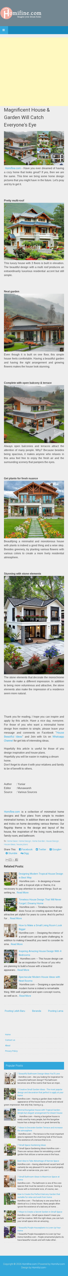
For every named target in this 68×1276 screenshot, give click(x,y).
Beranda (36, 1010)
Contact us (10, 1040)
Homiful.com (58, 1264)
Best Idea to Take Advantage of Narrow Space (38, 1161)
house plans (22, 844)
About (7, 1045)
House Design (52, 841)
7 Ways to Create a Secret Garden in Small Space (39, 1212)
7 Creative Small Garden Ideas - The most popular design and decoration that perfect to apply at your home (40, 1092)
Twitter (42, 849)
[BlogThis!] (10, 859)
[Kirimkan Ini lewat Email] (7, 859)
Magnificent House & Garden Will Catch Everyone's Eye (27, 117)
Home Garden (38, 841)
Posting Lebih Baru (15, 1010)
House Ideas (10, 844)
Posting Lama (55, 1010)
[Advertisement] (34, 71)
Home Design (25, 841)
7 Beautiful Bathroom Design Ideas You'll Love (38, 1074)
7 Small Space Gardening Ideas (31, 1145)
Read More (23, 892)
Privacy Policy (11, 1051)
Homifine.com (13, 168)
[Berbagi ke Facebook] (16, 859)
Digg (26, 853)
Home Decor (12, 841)
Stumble (12, 853)
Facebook (27, 849)
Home (8, 1034)
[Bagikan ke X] (13, 859)
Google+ (57, 849)
